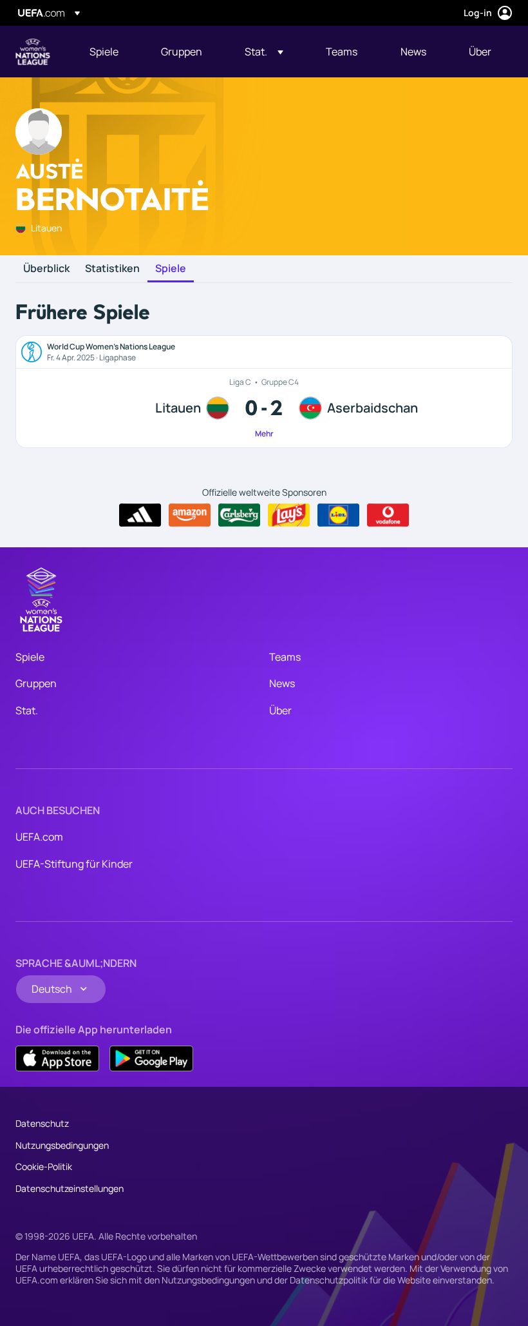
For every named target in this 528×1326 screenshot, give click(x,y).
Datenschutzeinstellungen (69, 1188)
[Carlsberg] (239, 515)
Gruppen (36, 683)
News (282, 683)
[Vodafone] (388, 515)
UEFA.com (39, 837)
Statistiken (112, 269)
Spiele (170, 269)
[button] (264, 51)
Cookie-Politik (43, 1166)
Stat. (26, 710)
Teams (285, 657)
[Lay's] (289, 515)
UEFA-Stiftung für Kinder (74, 864)
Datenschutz (42, 1123)
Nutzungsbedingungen (62, 1145)
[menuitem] (109, 51)
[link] (104, 51)
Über (280, 710)
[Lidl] (338, 515)
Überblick (46, 269)
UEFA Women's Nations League (32, 51)
